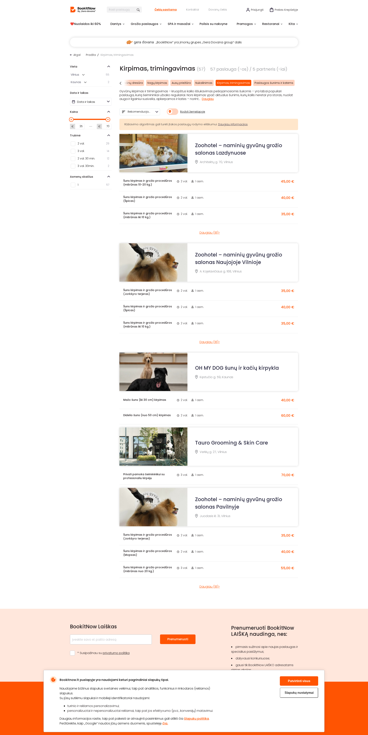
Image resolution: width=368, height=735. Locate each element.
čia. (165, 723)
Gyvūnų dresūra (132, 83)
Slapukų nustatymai (299, 692)
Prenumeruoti (177, 639)
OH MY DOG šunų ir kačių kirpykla (237, 368)
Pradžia (91, 55)
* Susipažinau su (103, 653)
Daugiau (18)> (210, 232)
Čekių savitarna (165, 10)
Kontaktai (192, 10)
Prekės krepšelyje (286, 10)
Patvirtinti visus (299, 681)
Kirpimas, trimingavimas (233, 83)
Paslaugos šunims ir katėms (274, 83)
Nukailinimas (203, 83)
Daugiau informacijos (233, 124)
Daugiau (208, 99)
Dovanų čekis (218, 10)
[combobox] (139, 111)
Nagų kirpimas (157, 83)
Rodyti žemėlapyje (192, 112)
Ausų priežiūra (181, 83)
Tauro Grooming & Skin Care (231, 442)
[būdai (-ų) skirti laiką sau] (83, 9)
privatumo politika (116, 653)
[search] (138, 10)
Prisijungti (257, 10)
